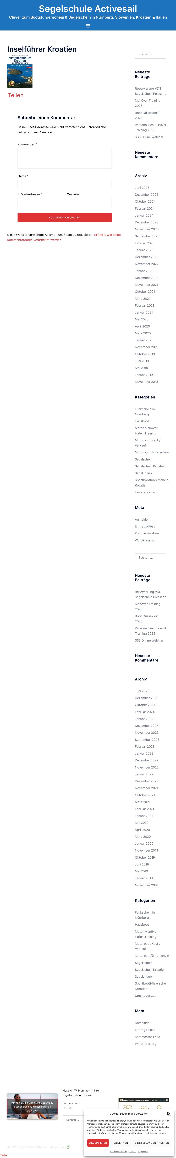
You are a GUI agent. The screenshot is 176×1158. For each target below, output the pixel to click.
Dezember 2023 (146, 222)
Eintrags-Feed (145, 526)
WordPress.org (145, 540)
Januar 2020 (144, 340)
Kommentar (27, 144)
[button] (169, 1113)
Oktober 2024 (145, 201)
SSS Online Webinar (149, 137)
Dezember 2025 (146, 194)
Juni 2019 (142, 361)
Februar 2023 (145, 243)
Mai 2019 (141, 368)
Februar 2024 (145, 208)
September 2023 (147, 236)
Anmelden (142, 519)
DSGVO (67, 1108)
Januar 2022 (144, 271)
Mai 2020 (141, 319)
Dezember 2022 (146, 257)
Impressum (143, 1151)
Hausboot (142, 421)
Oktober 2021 (145, 291)
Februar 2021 (144, 305)
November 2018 (146, 381)
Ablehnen (121, 1142)
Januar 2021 (144, 312)
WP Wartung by (58, 1147)
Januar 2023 (144, 250)
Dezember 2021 (146, 278)
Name (23, 176)
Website (73, 194)
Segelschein (143, 459)
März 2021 (142, 298)
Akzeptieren (98, 1142)
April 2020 (142, 326)
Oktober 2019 (145, 354)
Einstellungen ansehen (152, 1142)
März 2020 (143, 333)
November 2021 (146, 284)
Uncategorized (145, 492)
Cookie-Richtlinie (118, 1151)
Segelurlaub (143, 473)
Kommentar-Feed (147, 533)
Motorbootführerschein (152, 452)
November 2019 (146, 347)
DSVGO (132, 1151)
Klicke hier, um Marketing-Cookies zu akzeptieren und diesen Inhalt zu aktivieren (32, 1106)
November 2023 (147, 229)
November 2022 (147, 264)
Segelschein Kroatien (150, 466)
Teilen (16, 95)
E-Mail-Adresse (30, 194)
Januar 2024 (144, 215)
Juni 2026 (142, 187)
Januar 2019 (144, 375)
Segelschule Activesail (88, 8)
